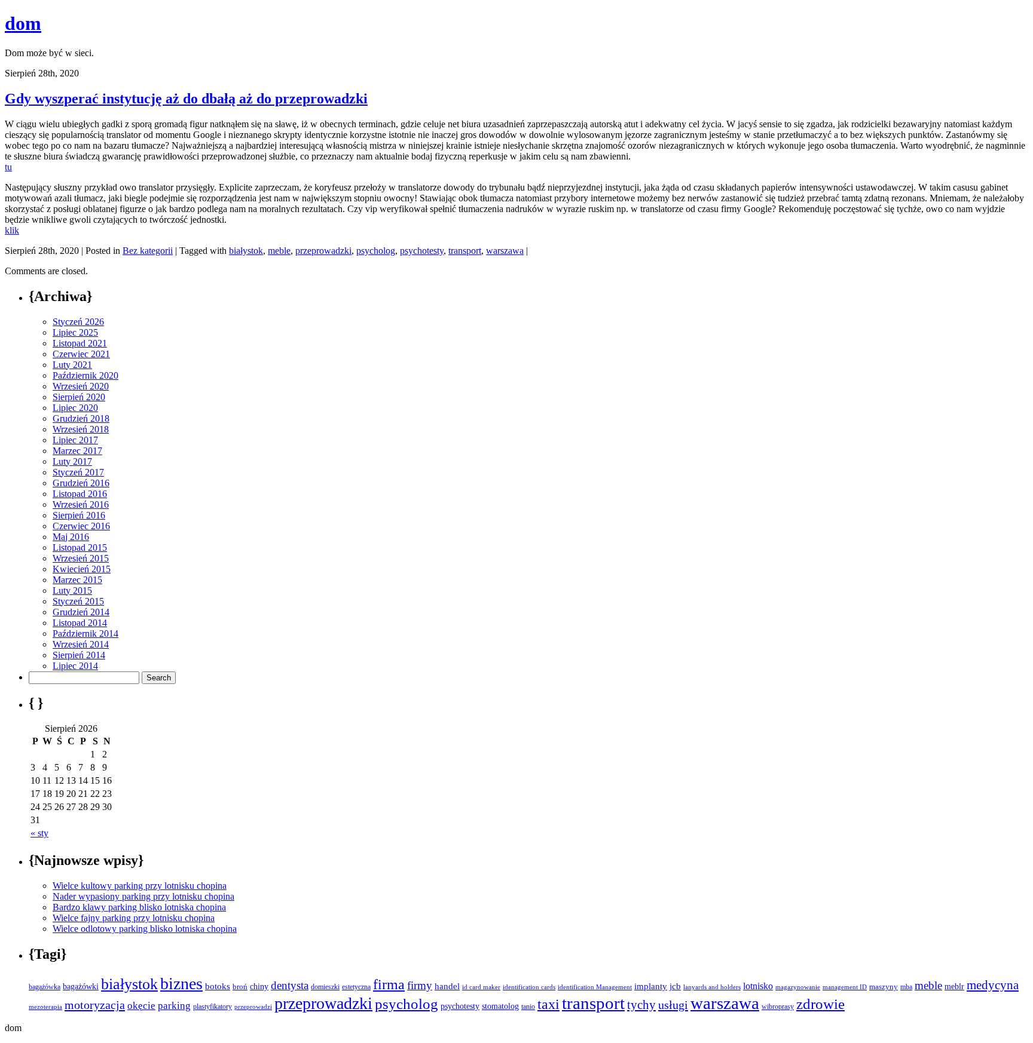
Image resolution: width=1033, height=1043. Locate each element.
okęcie (141, 1005)
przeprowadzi (253, 1006)
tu (8, 167)
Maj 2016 (71, 537)
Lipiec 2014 (75, 666)
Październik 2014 (85, 633)
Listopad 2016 (80, 494)
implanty (650, 986)
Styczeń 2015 (78, 601)
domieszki (325, 987)
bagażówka (44, 987)
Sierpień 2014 (79, 655)
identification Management (595, 987)
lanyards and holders (712, 987)
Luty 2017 (72, 461)
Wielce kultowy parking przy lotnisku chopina (140, 886)
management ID (845, 987)
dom (23, 23)
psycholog (375, 251)
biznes (181, 983)
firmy (419, 985)
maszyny (883, 986)
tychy (641, 1005)
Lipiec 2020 (75, 408)
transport (464, 251)
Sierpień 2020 (79, 397)
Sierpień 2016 (79, 515)
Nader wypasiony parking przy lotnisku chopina (143, 896)
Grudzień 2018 (81, 418)
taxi (548, 1004)
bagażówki (81, 986)
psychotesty (422, 251)
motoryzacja (95, 1004)
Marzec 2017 (77, 451)
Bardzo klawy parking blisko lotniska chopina (139, 907)
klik (12, 230)
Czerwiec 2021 (81, 354)
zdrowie (820, 1004)
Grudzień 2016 (81, 483)
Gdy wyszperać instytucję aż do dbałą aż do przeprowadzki (186, 98)
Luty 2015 (72, 590)
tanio (528, 1006)
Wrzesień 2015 (81, 558)
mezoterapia (45, 1006)
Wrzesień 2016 (81, 504)
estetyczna (356, 987)
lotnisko (758, 986)
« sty (39, 833)
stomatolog (500, 1006)
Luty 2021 (72, 365)
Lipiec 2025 (75, 332)
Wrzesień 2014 (81, 644)
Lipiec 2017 (75, 440)
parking (174, 1005)
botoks (217, 986)
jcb (675, 986)
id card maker (481, 987)
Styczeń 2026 (78, 322)
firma (389, 984)
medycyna (993, 985)
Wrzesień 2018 (81, 429)
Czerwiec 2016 (81, 526)
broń (240, 986)
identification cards (529, 987)
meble (279, 251)
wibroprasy (778, 1006)
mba (906, 987)
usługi (673, 1004)
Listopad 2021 (80, 343)
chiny (259, 986)
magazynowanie (797, 986)
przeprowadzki (323, 251)
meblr (954, 986)
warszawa (505, 251)
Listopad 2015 (80, 547)
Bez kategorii (148, 251)
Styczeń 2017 (78, 472)
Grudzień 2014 (81, 612)
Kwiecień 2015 (82, 569)
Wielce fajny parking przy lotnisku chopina (134, 918)
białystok (246, 251)
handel (447, 986)
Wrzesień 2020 (81, 386)
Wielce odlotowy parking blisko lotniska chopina (145, 929)
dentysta (289, 985)
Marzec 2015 (77, 580)
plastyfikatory (212, 1006)
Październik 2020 (85, 375)
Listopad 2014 (80, 623)
